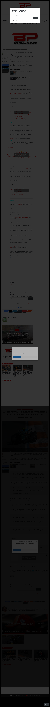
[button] (36, 348)
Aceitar (17, 356)
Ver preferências (33, 356)
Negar (25, 356)
